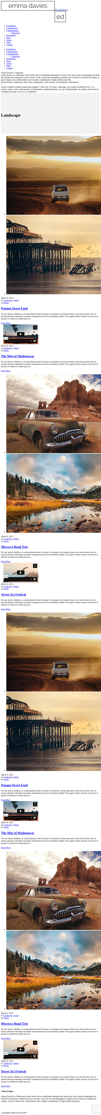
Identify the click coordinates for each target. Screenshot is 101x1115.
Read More (5, 323)
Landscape (7, 300)
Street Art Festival (13, 594)
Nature (16, 300)
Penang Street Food (14, 308)
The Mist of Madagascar (17, 356)
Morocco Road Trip (14, 546)
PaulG (6, 303)
